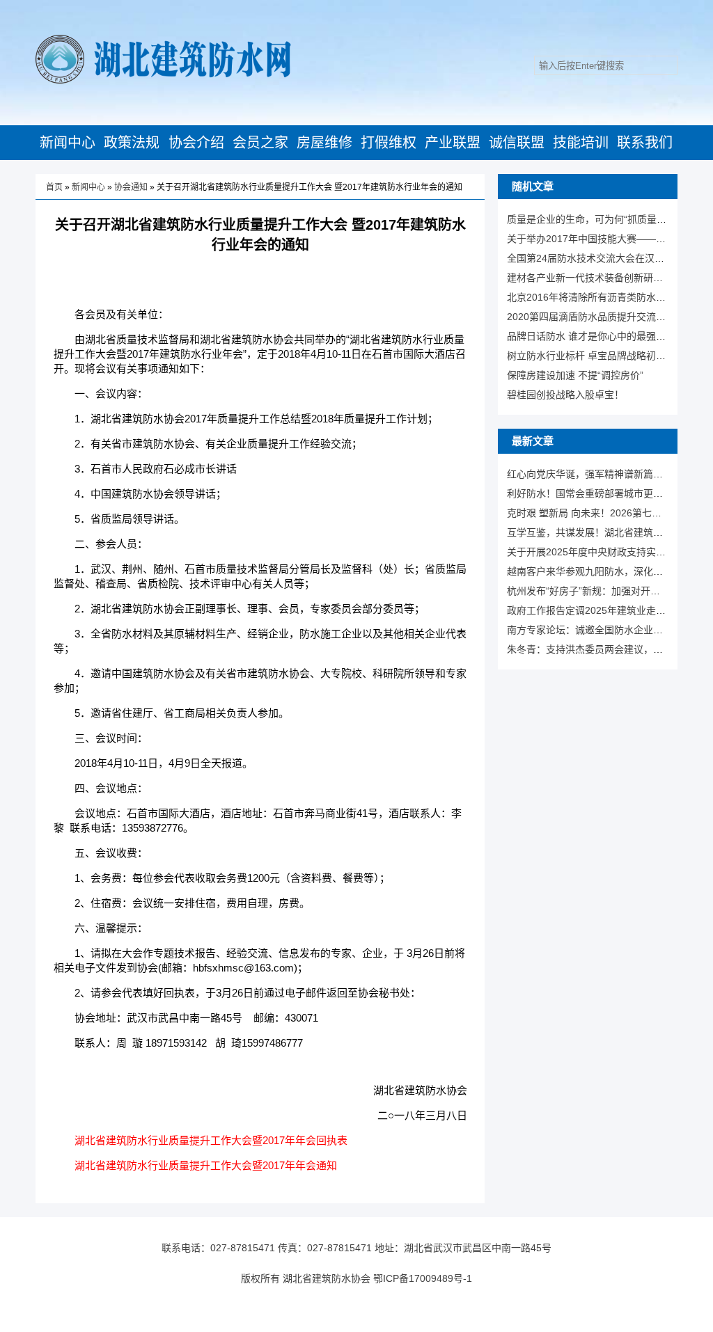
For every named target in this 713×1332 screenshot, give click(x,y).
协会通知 (131, 187)
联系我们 (645, 142)
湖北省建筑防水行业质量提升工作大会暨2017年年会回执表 (211, 1140)
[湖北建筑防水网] (163, 81)
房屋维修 (324, 142)
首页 (54, 187)
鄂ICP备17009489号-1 (422, 1278)
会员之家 (260, 142)
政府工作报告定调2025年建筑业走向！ (591, 610)
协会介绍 (196, 142)
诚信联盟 (516, 142)
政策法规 (131, 142)
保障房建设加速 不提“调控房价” (575, 375)
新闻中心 (67, 142)
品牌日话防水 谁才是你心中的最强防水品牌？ (606, 336)
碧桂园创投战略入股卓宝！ (565, 394)
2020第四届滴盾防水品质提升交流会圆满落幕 (606, 316)
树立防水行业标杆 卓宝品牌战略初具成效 (596, 355)
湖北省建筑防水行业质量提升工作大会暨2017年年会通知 (206, 1165)
